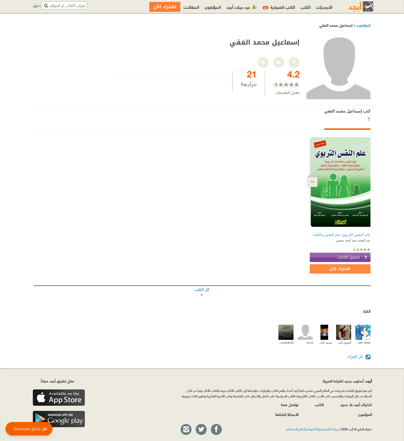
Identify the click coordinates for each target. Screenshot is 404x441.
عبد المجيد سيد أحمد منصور (353, 240)
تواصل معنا (289, 404)
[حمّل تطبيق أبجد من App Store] (58, 397)
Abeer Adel (362, 342)
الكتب (306, 7)
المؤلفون (363, 24)
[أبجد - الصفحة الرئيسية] (354, 6)
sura (309, 342)
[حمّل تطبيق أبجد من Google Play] (58, 419)
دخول (37, 5)
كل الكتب (202, 285)
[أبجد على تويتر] (201, 430)
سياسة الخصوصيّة (328, 429)
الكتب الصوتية (279, 7)
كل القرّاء (356, 356)
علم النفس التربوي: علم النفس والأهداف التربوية (340, 234)
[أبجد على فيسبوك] (216, 430)
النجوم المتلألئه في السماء (343, 342)
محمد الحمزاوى (324, 342)
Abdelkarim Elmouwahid (286, 342)
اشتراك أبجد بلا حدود (356, 404)
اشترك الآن (340, 268)
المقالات (191, 7)
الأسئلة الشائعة (286, 414)
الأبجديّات (324, 7)
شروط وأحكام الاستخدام (300, 429)
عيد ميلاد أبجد (241, 7)
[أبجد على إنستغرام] (186, 430)
